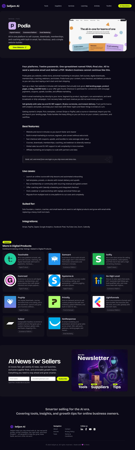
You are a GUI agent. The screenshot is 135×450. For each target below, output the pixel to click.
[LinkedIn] (82, 429)
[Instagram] (94, 429)
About (55, 429)
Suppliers (58, 6)
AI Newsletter (125, 6)
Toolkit (108, 6)
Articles (97, 6)
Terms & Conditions (69, 435)
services (11, 19)
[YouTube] (90, 429)
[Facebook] (86, 429)
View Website (18, 47)
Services (71, 6)
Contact (67, 429)
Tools (46, 6)
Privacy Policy (69, 431)
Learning (84, 6)
